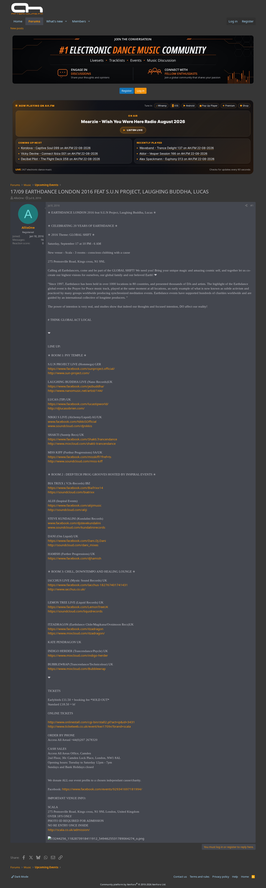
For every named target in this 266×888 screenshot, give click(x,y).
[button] (66, 21)
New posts (16, 28)
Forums (34, 21)
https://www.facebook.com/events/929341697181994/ (102, 789)
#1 (252, 205)
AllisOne (19, 198)
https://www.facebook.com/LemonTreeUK (78, 607)
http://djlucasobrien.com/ (66, 408)
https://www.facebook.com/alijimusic (74, 505)
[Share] (246, 205)
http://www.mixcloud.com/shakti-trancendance (82, 443)
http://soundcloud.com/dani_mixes (73, 545)
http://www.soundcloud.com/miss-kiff (75, 461)
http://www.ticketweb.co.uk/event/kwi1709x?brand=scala (89, 726)
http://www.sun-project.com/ (69, 373)
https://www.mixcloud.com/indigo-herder (78, 655)
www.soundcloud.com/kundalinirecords (76, 527)
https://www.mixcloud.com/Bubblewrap (77, 669)
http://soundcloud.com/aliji (67, 510)
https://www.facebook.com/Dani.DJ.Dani (77, 541)
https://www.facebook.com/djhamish (74, 558)
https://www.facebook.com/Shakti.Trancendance (82, 439)
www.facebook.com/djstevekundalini (74, 523)
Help (235, 876)
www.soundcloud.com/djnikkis (70, 426)
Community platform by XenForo (133, 884)
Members (79, 21)
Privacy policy (220, 876)
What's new (54, 21)
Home (18, 21)
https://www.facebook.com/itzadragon (75, 629)
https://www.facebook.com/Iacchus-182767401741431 (88, 585)
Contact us (180, 876)
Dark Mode (21, 876)
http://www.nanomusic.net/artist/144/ (75, 390)
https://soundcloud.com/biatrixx (71, 492)
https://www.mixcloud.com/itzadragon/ (76, 633)
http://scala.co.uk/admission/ (69, 830)
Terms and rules (199, 876)
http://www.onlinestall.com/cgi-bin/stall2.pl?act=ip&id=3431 (91, 722)
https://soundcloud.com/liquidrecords (75, 611)
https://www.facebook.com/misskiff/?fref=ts (79, 457)
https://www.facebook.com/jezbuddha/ (76, 386)
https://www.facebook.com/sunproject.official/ (81, 368)
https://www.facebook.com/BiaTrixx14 (75, 488)
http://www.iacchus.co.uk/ (66, 589)
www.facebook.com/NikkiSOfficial (72, 421)
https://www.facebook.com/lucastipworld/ (78, 404)
